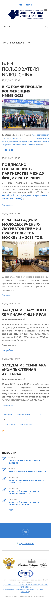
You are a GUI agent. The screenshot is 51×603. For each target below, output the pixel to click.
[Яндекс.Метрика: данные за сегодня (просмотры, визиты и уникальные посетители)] (25, 543)
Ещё (10, 510)
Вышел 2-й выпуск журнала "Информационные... (24, 503)
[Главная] (25, 14)
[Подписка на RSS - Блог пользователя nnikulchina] (25, 430)
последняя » (26, 424)
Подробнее (7, 150)
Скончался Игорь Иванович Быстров (24, 462)
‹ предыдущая (23, 414)
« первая (8, 414)
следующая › (10, 424)
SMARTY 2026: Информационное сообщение (26, 481)
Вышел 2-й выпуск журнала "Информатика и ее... (24, 492)
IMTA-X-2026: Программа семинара (27, 472)
